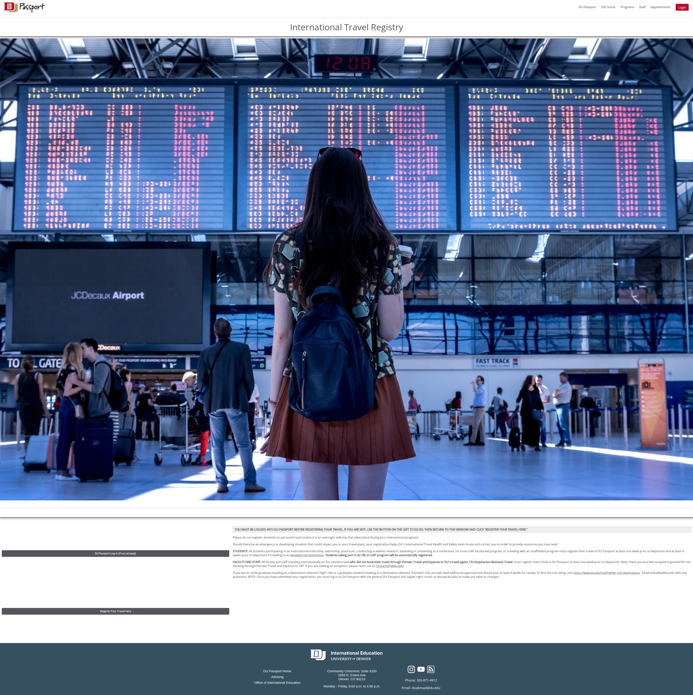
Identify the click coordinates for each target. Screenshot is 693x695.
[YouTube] (421, 670)
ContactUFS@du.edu (390, 566)
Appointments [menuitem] (661, 7)
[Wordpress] (430, 670)
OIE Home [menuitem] (608, 7)
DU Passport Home (277, 671)
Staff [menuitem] (642, 7)
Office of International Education (277, 683)
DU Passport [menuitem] (587, 7)
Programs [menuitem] (627, 7)
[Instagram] (411, 670)
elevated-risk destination (307, 555)
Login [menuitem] (682, 7)
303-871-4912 (427, 680)
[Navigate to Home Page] (24, 7)
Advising (277, 677)
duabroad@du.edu (426, 688)
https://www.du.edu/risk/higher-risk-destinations (606, 573)
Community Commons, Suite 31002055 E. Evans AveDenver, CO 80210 (352, 675)
